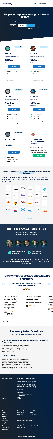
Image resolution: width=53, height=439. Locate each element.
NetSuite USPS (21, 427)
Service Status (33, 414)
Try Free (4, 418)
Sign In (34, 3)
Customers (5, 424)
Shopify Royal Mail (34, 424)
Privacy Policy (5, 429)
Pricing (4, 422)
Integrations (5, 420)
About (3, 412)
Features (4, 414)
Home (3, 411)
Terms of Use (5, 427)
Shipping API (20, 414)
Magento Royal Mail (22, 424)
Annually (31, 25)
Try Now (14, 66)
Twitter (31, 412)
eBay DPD (19, 425)
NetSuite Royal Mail (34, 425)
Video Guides (20, 412)
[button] (3, 321)
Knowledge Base (21, 411)
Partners (4, 416)
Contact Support (33, 411)
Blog (3, 425)
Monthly (22, 25)
